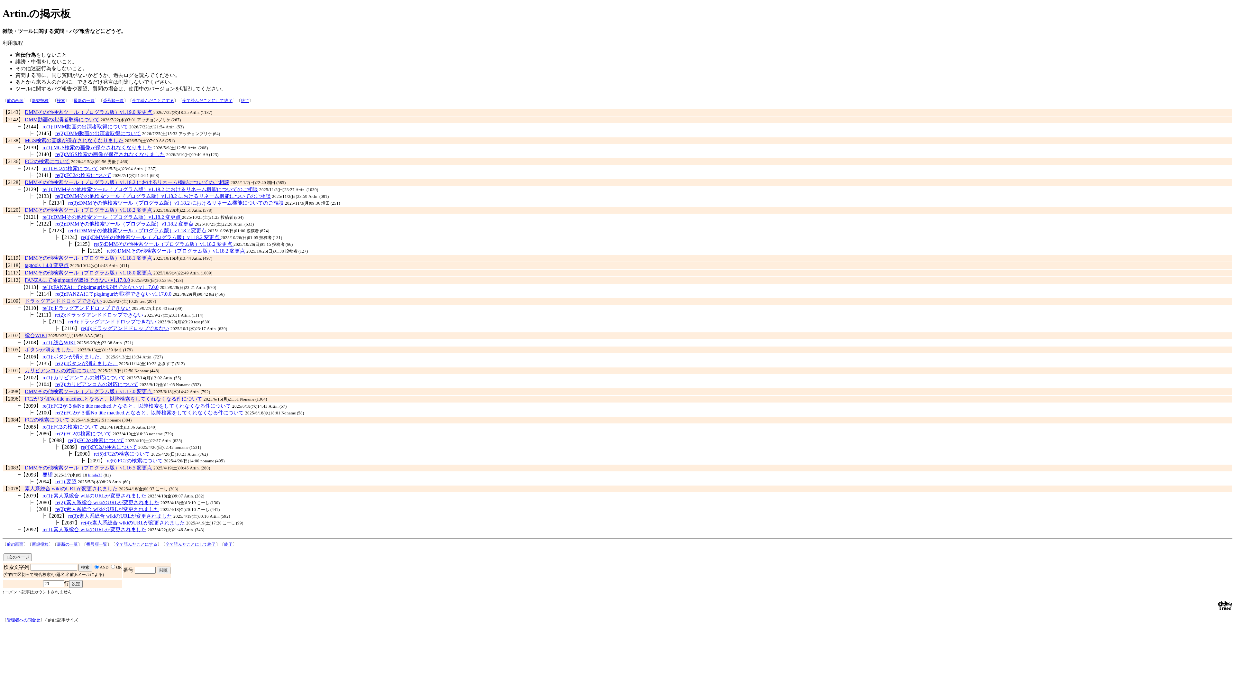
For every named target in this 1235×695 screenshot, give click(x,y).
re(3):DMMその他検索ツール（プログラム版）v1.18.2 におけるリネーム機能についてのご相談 (176, 203)
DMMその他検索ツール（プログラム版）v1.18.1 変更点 (89, 258)
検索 (61, 100)
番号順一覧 (113, 100)
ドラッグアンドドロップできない (63, 301)
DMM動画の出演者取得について (62, 119)
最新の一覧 (84, 100)
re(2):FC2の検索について (83, 175)
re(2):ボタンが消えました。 (86, 363)
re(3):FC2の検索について (96, 440)
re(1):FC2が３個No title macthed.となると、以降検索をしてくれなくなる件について (136, 406)
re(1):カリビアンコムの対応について (83, 377)
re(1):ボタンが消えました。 (73, 356)
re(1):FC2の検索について (70, 168)
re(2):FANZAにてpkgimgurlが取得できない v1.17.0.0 (113, 294)
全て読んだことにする (153, 100)
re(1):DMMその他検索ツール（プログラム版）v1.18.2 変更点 (112, 217)
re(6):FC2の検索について (135, 460)
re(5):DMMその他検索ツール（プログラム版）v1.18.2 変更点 (163, 244)
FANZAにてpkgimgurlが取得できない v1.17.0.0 (77, 280)
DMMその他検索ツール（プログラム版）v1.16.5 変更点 (88, 467)
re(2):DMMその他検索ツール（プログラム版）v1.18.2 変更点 (125, 224)
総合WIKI (36, 335)
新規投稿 (40, 100)
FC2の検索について (47, 161)
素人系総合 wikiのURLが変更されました (71, 488)
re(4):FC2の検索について (109, 447)
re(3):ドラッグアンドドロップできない (112, 321)
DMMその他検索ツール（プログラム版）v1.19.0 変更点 (89, 112)
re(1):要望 (66, 481)
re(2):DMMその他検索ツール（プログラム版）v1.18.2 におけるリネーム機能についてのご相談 (163, 196)
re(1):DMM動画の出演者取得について (85, 126)
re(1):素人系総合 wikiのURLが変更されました (94, 495)
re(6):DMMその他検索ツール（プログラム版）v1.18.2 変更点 (176, 251)
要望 (47, 474)
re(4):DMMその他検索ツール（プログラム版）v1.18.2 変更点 (151, 237)
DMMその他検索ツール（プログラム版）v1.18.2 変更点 (89, 210)
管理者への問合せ (23, 619)
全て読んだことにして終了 (207, 100)
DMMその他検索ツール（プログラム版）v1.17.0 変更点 (89, 391)
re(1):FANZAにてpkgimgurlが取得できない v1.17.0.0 (100, 287)
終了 (245, 100)
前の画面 (15, 100)
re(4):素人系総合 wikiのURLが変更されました (133, 522)
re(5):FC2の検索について (122, 454)
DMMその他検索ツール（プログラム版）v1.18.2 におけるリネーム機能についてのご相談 (127, 182)
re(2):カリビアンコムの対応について (96, 384)
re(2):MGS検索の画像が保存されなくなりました (110, 154)
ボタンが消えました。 (50, 349)
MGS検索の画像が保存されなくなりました (74, 140)
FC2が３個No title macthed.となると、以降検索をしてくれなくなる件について (113, 399)
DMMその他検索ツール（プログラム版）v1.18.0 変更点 (88, 272)
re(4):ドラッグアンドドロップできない (125, 328)
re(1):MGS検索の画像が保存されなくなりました (97, 147)
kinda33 (95, 475)
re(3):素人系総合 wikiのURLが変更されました (120, 516)
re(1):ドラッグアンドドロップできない (86, 308)
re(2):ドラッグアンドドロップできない (99, 315)
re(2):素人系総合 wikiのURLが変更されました (107, 502)
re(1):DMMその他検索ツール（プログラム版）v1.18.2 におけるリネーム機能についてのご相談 (150, 189)
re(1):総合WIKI (59, 342)
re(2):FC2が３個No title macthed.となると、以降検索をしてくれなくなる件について (149, 412)
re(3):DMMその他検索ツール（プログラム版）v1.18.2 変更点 (138, 230)
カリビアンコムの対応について (61, 370)
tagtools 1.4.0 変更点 (47, 265)
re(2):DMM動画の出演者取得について (98, 133)
